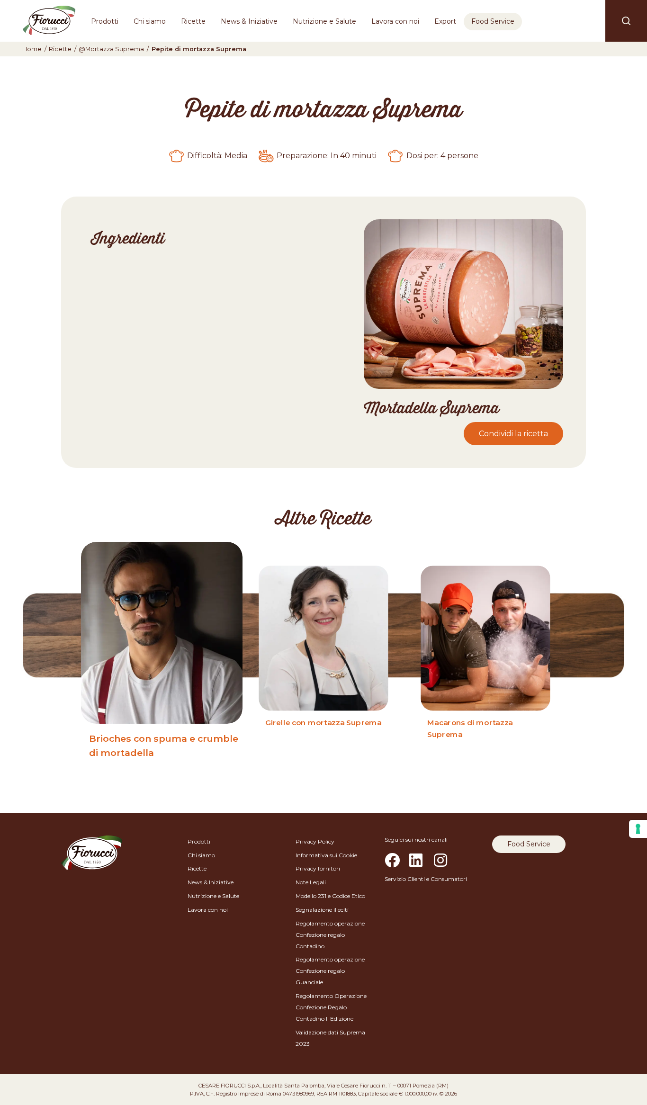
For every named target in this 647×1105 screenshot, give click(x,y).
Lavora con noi (395, 21)
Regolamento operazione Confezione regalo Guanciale (330, 971)
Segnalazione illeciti (322, 909)
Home (32, 49)
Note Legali (311, 882)
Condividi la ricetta (513, 433)
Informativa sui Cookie (326, 855)
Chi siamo (150, 21)
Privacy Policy (315, 841)
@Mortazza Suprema (111, 49)
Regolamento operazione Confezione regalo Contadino (330, 935)
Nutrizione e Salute (324, 21)
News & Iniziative (249, 21)
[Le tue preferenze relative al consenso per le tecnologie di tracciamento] (638, 829)
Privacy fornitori (318, 868)
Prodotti (104, 21)
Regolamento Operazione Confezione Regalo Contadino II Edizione (331, 1007)
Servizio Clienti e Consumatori (426, 878)
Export (445, 21)
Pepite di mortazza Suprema (199, 49)
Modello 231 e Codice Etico (330, 895)
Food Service (492, 21)
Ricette (193, 21)
